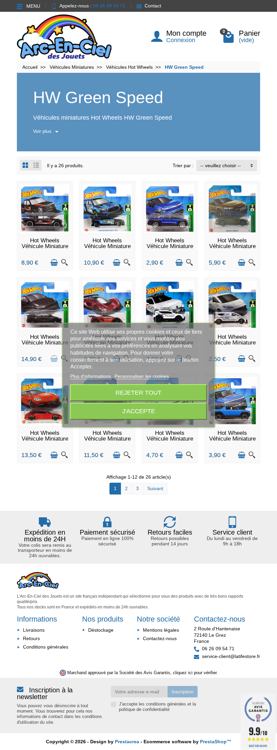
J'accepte (138, 411)
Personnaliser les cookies (142, 376)
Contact (153, 5)
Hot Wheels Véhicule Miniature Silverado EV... (170, 246)
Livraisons (34, 630)
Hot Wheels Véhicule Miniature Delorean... (170, 438)
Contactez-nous (160, 638)
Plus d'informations (91, 376)
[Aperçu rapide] (64, 262)
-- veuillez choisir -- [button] (220, 165)
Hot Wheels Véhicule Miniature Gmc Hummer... (232, 438)
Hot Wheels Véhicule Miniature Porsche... (45, 438)
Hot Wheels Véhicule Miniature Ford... (232, 342)
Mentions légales (161, 630)
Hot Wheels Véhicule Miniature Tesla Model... (45, 342)
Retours (31, 638)
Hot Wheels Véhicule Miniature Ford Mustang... (107, 246)
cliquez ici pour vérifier (195, 672)
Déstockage (101, 630)
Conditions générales (45, 647)
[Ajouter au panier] (54, 262)
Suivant (155, 488)
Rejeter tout (138, 392)
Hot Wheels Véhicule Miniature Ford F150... (45, 246)
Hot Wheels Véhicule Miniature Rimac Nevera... (107, 438)
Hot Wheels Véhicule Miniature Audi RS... (232, 246)
